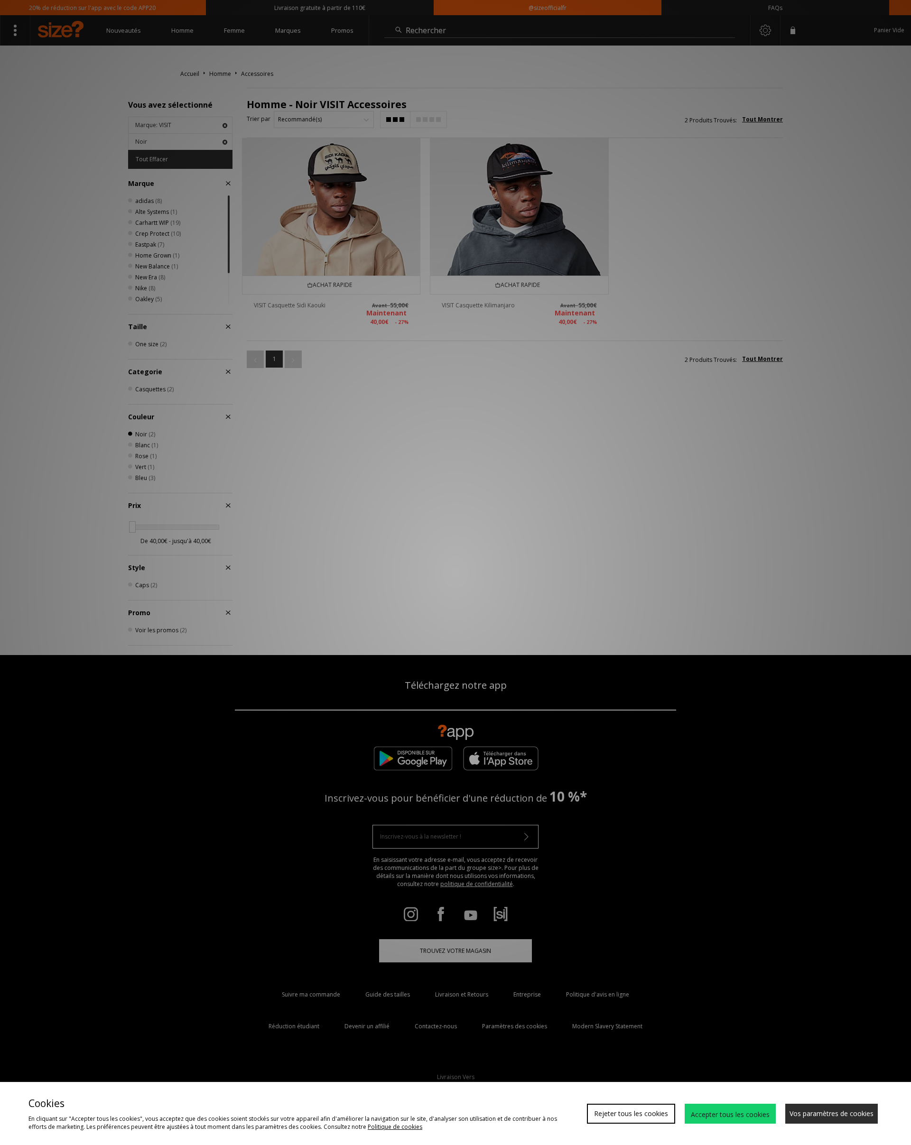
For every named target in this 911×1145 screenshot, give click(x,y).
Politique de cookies (395, 1127)
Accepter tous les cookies (730, 1114)
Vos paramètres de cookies (832, 1113)
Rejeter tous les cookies (631, 1113)
